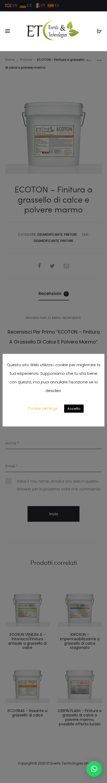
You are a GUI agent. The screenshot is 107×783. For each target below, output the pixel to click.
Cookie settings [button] (43, 408)
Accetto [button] (74, 408)
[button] (94, 769)
